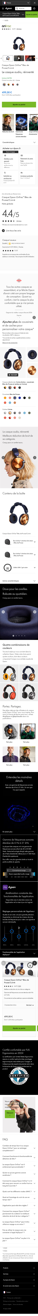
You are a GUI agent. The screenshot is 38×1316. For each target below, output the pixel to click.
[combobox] (16, 3)
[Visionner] (19, 928)
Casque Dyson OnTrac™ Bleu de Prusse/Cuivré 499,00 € (11, 14)
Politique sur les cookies (9, 1301)
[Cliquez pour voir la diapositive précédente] (3, 457)
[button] (19, 58)
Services (5, 1274)
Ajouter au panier (31, 14)
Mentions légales (7, 1304)
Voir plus (9, 742)
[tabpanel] (19, 297)
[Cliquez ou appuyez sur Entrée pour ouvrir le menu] (3, 8)
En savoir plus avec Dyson (11, 1286)
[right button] (34, 963)
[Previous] (1, 58)
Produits (5, 1268)
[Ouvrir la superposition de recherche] (23, 8)
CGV (4, 1298)
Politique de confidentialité (13, 1298)
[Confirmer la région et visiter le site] (34, 3)
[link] (11, 230)
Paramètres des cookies (22, 1301)
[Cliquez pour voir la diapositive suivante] (34, 457)
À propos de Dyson (9, 1280)
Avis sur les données (18, 1304)
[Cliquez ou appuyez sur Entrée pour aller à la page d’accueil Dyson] (8, 9)
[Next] (37, 58)
